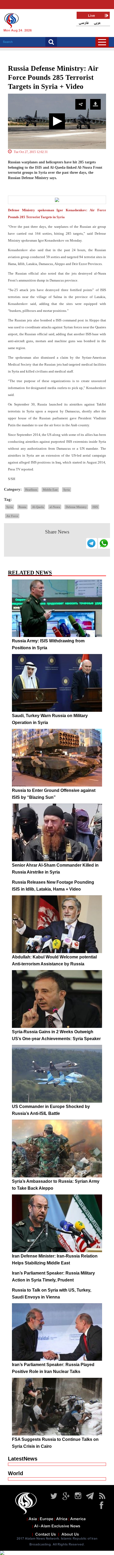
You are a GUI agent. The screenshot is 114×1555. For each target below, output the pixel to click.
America (78, 1519)
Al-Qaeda (38, 506)
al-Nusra (55, 506)
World (15, 1473)
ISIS (95, 506)
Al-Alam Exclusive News (57, 1526)
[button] (57, 121)
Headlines (31, 489)
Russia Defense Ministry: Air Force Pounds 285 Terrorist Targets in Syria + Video (53, 77)
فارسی (84, 23)
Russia (22, 506)
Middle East (50, 489)
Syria (66, 489)
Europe (46, 1519)
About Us (70, 1534)
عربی (97, 23)
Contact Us (45, 1534)
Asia (33, 1519)
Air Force (12, 516)
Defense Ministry (76, 506)
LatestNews (22, 1459)
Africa (61, 1519)
